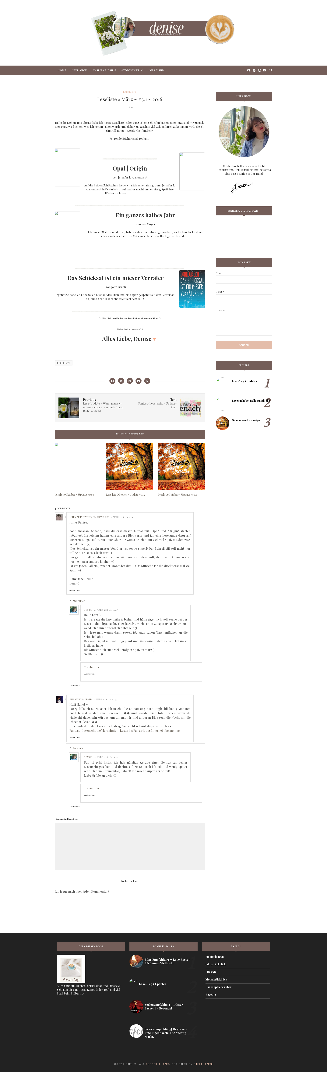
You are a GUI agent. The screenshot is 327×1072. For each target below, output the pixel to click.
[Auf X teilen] (121, 381)
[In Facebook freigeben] (112, 381)
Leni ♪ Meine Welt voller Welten (89, 516)
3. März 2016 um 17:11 (122, 516)
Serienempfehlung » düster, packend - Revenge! (164, 1006)
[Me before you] (67, 231)
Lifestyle (211, 972)
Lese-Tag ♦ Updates (244, 381)
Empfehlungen (215, 957)
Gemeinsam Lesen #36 (246, 420)
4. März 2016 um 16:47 (106, 609)
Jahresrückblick (216, 964)
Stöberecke (130, 70)
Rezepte (211, 994)
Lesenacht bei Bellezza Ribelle (251, 400)
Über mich (80, 70)
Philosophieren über (219, 987)
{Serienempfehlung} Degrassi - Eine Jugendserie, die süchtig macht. (166, 1032)
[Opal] (192, 289)
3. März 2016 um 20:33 (105, 699)
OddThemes (203, 1063)
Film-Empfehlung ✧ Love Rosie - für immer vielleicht (167, 961)
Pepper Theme (157, 1063)
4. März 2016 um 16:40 (106, 756)
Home (62, 70)
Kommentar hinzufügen (67, 819)
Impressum (157, 70)
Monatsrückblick (216, 979)
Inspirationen (104, 70)
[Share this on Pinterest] (130, 381)
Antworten (74, 590)
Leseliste (129, 91)
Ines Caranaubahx (80, 699)
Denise (88, 609)
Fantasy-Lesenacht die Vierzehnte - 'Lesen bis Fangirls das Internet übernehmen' (125, 730)
